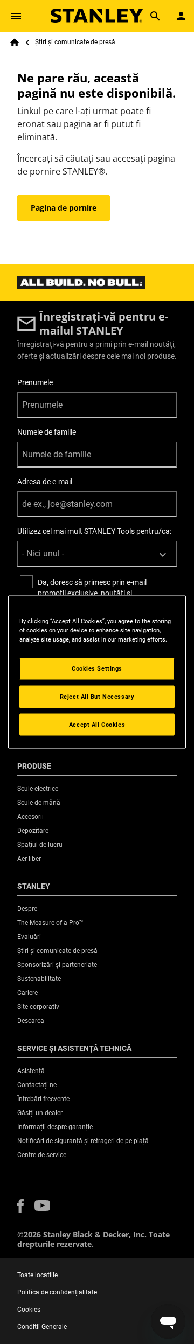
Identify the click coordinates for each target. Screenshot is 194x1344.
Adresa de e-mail (44, 481)
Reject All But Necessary (97, 696)
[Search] (155, 16)
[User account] (181, 16)
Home (14, 42)
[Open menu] (16, 16)
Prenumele (35, 382)
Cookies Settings (97, 668)
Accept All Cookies (97, 724)
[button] (20, 1206)
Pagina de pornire (63, 208)
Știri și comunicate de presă (75, 42)
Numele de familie (46, 432)
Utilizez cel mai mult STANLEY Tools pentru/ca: (94, 531)
